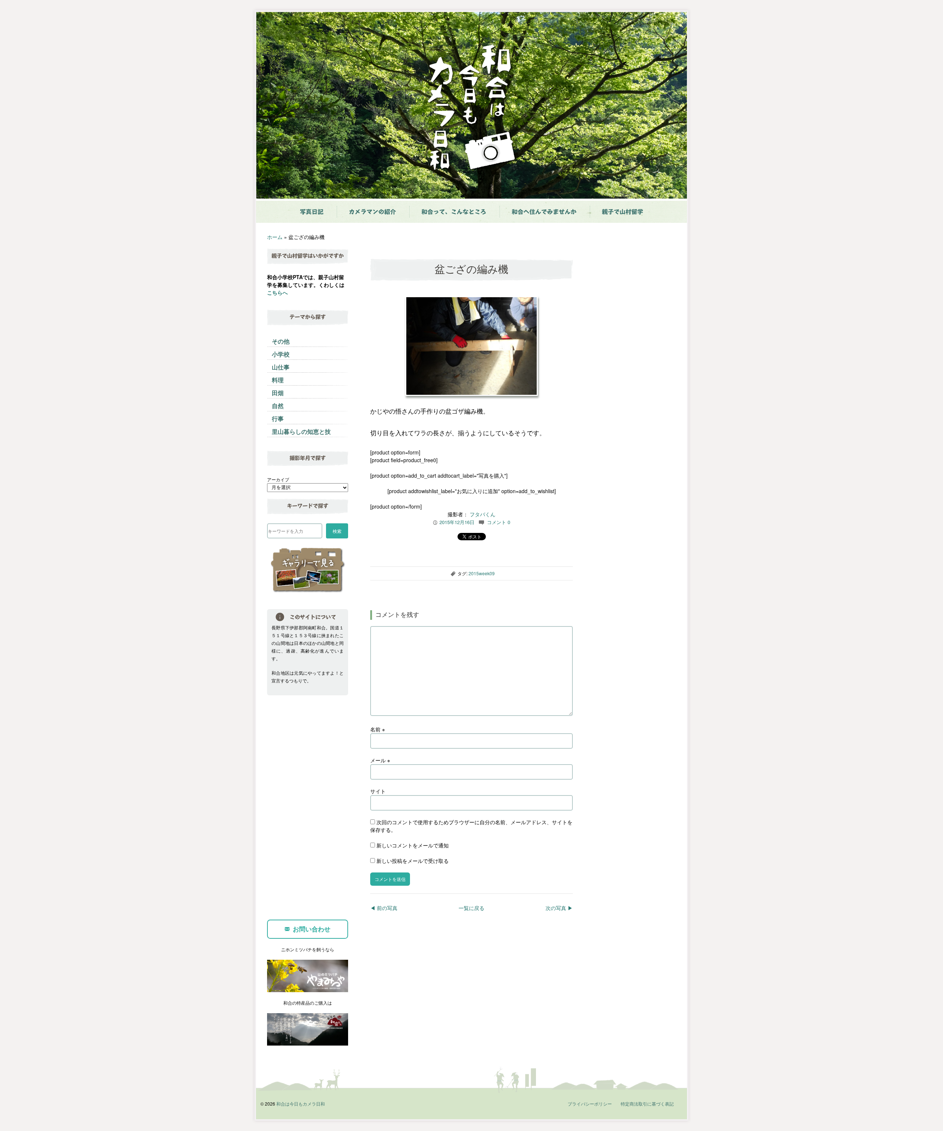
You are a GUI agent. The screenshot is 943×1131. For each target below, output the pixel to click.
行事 (278, 418)
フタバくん (482, 514)
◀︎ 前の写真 (383, 908)
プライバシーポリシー (590, 1103)
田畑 (278, 393)
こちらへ (277, 292)
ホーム (275, 236)
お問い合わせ (311, 928)
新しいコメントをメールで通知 (412, 845)
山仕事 (281, 367)
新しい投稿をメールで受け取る (412, 860)
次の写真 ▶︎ (559, 908)
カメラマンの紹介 (372, 212)
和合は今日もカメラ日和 (300, 1103)
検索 (337, 531)
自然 (278, 405)
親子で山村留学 (622, 212)
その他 (281, 341)
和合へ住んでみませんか (544, 212)
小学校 (281, 354)
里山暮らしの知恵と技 (301, 431)
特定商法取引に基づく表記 (647, 1103)
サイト (378, 791)
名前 (377, 729)
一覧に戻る (471, 908)
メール (380, 760)
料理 (278, 380)
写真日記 (311, 212)
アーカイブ (278, 479)
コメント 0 (498, 522)
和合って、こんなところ (453, 212)
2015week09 (482, 573)
